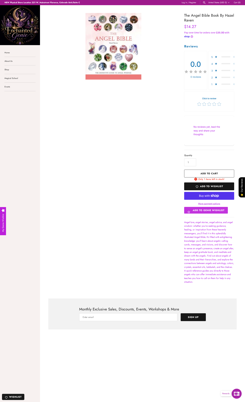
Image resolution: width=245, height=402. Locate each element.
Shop (6, 69)
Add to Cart (209, 173)
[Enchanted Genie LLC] (20, 25)
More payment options (209, 203)
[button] (224, 57)
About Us (8, 61)
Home (7, 52)
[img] (195, 72)
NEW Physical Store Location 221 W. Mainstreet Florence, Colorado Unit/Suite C (42, 2)
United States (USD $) (217, 2)
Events (7, 86)
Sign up (193, 317)
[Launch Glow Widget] (237, 394)
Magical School (11, 78)
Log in (184, 2)
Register (192, 2)
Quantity (188, 155)
